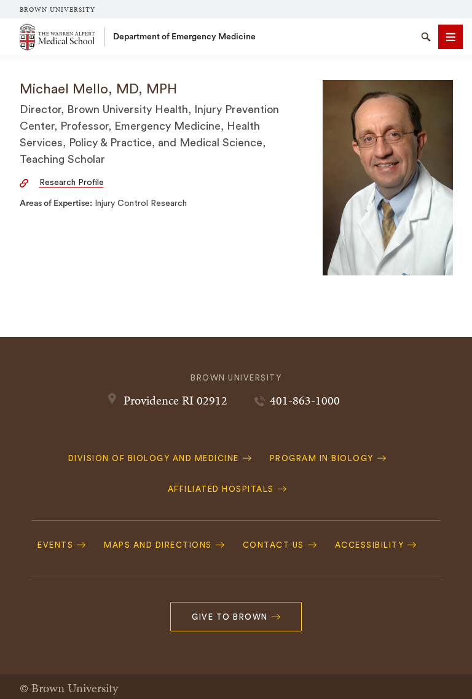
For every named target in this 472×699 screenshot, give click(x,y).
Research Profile (71, 182)
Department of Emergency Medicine (184, 37)
